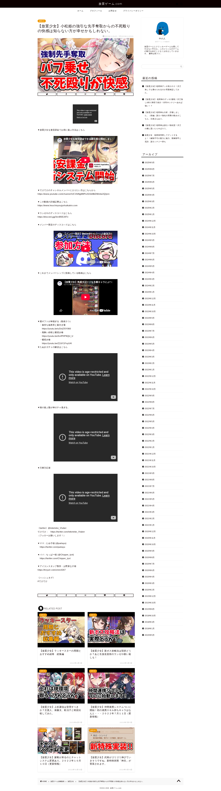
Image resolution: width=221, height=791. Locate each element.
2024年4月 (150, 272)
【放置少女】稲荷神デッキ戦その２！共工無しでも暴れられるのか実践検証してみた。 (163, 89)
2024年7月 (150, 253)
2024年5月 (150, 266)
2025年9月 (150, 162)
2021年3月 (150, 512)
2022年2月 (150, 441)
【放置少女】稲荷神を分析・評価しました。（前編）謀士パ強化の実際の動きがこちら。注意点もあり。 (163, 115)
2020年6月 (150, 570)
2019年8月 (150, 609)
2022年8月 (150, 402)
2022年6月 (150, 415)
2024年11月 (150, 227)
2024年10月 (150, 234)
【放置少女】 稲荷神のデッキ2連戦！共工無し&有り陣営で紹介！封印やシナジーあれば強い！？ (164, 102)
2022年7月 (150, 408)
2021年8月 (150, 480)
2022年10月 (150, 389)
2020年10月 (150, 544)
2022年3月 (150, 434)
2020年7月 (150, 564)
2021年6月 (150, 493)
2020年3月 (150, 583)
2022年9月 (150, 395)
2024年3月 (150, 279)
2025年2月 (150, 208)
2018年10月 (150, 615)
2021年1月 (150, 525)
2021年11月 (150, 460)
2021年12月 (150, 454)
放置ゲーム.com (110, 3)
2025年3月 (150, 201)
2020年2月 (150, 590)
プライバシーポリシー (133, 11)
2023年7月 (150, 331)
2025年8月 (150, 169)
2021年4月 (150, 505)
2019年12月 (150, 596)
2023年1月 (150, 370)
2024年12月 (150, 221)
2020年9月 (150, 551)
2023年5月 (150, 344)
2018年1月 (150, 628)
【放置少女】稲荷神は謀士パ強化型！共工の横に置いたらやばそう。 (163, 127)
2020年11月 (150, 538)
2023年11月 (150, 305)
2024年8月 (150, 247)
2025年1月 (150, 214)
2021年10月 (150, 467)
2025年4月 (150, 195)
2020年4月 (150, 577)
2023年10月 (150, 311)
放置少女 (42, 21)
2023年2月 (150, 363)
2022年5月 (150, 421)
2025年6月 (150, 182)
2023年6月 (150, 337)
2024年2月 (150, 285)
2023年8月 (150, 324)
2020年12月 (150, 531)
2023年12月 (150, 298)
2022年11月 (150, 383)
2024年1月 (150, 292)
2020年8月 (150, 557)
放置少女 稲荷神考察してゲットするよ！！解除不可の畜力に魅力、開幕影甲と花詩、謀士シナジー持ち (163, 138)
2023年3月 (150, 357)
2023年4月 (150, 350)
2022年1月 (150, 447)
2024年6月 (150, 260)
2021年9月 (150, 473)
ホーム (80, 11)
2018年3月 (150, 622)
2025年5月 (150, 188)
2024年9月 (150, 240)
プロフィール (96, 11)
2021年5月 (150, 499)
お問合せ (113, 11)
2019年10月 (150, 603)
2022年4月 (150, 428)
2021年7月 (150, 486)
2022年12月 (150, 376)
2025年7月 (150, 175)
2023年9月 (150, 318)
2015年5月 (150, 635)
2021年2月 (150, 518)
